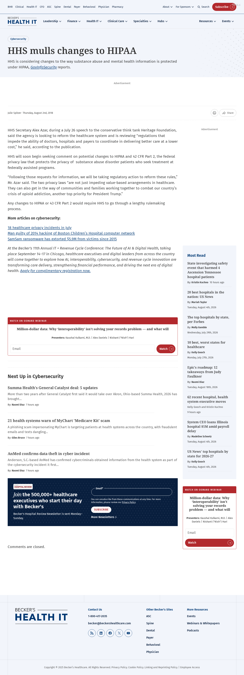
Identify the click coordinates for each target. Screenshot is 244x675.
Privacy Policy (129, 502)
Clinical (19, 6)
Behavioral (89, 6)
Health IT (32, 6)
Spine (57, 6)
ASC (49, 6)
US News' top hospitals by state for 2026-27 (207, 453)
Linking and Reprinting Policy (161, 667)
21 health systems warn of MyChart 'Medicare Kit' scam (59, 420)
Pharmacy (117, 6)
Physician (103, 6)
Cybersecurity (18, 39)
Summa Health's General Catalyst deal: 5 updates (53, 387)
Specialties (140, 21)
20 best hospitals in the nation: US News (205, 294)
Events (226, 21)
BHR (10, 6)
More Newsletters (102, 517)
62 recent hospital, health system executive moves (207, 399)
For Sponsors (183, 6)
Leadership (50, 21)
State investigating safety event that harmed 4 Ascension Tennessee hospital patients (207, 270)
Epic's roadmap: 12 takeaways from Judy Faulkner (204, 371)
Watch (164, 349)
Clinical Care (116, 21)
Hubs (161, 21)
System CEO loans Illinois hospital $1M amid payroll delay (208, 426)
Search (205, 6)
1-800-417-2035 (97, 616)
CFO (42, 6)
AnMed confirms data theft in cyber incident (49, 453)
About (166, 6)
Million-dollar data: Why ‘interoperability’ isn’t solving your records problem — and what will (93, 329)
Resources (206, 21)
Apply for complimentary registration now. (55, 270)
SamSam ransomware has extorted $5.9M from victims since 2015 (62, 239)
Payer (77, 6)
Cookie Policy (135, 667)
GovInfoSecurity (44, 67)
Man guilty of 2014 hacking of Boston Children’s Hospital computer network (71, 233)
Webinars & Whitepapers (203, 623)
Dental (67, 6)
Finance (72, 21)
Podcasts (193, 630)
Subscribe (221, 7)
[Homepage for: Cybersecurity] (22, 21)
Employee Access (190, 667)
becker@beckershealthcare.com (109, 623)
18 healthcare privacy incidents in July (39, 227)
